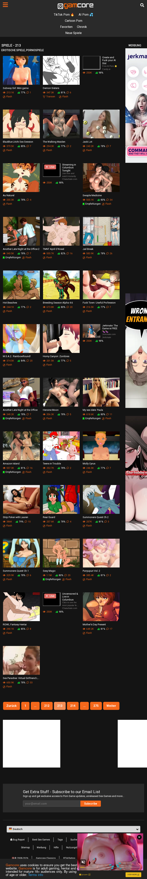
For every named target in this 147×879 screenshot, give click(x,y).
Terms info (35, 874)
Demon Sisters (51, 88)
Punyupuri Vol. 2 (91, 570)
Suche (73, 839)
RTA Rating (69, 858)
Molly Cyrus (89, 463)
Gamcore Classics (46, 858)
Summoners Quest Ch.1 (16, 570)
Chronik (82, 27)
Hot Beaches (10, 302)
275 (96, 706)
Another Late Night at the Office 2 (21, 249)
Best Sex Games (41, 839)
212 (46, 706)
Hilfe (56, 847)
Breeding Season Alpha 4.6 (58, 302)
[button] (73, 829)
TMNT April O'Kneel (53, 249)
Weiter (111, 706)
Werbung (41, 847)
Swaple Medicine (92, 195)
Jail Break (88, 249)
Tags (60, 839)
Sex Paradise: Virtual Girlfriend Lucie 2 (21, 678)
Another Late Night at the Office (20, 409)
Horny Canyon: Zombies (56, 356)
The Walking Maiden (54, 141)
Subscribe (90, 803)
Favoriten (66, 27)
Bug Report (18, 839)
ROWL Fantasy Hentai (15, 624)
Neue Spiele (73, 33)
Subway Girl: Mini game (16, 88)
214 (72, 706)
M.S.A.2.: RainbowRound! (17, 356)
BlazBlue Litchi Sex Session (18, 141)
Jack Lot (87, 141)
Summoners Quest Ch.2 (96, 517)
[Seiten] (5, 5)
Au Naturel (8, 195)
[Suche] (142, 5)
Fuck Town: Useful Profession (99, 302)
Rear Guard (49, 517)
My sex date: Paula (93, 409)
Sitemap (25, 847)
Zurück (11, 706)
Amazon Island (11, 463)
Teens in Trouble (52, 463)
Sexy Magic (49, 570)
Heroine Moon (51, 409)
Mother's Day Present (94, 624)
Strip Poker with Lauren (15, 517)
